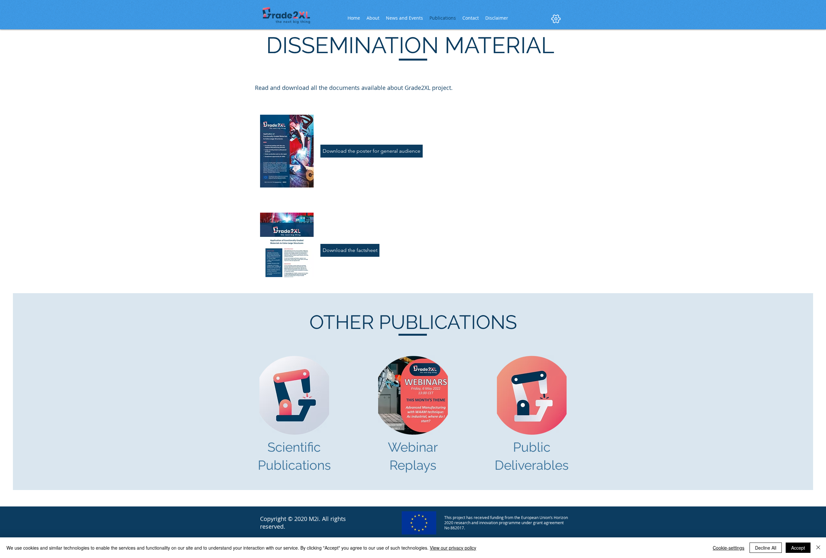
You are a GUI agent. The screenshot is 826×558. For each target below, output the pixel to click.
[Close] (818, 548)
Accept (798, 547)
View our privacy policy (453, 547)
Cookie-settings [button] (728, 547)
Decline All (765, 547)
